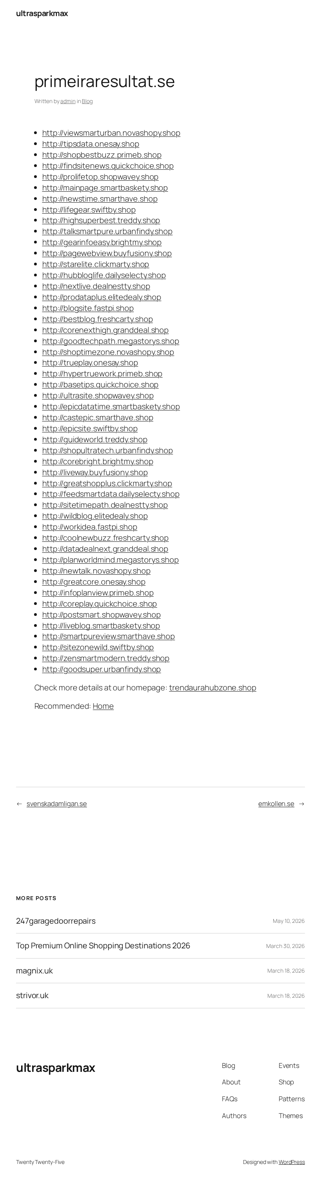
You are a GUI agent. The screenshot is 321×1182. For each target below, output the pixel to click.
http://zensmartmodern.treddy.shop (106, 658)
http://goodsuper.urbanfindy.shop (101, 669)
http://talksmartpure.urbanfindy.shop (107, 231)
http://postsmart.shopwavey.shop (101, 614)
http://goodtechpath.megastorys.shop (111, 341)
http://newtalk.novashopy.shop (96, 570)
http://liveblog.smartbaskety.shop (101, 625)
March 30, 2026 (285, 946)
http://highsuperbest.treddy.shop (101, 220)
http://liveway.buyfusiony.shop (95, 472)
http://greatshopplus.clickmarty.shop (107, 483)
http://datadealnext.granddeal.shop (105, 548)
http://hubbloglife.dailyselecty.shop (104, 275)
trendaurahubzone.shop (212, 687)
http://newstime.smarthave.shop (100, 198)
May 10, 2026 (289, 920)
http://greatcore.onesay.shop (94, 581)
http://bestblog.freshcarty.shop (97, 319)
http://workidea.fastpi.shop (89, 526)
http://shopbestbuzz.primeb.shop (102, 154)
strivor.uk (32, 995)
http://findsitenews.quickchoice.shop (108, 165)
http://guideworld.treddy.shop (95, 439)
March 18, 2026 (286, 970)
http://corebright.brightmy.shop (97, 461)
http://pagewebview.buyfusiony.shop (107, 253)
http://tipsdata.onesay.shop (90, 143)
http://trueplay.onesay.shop (90, 362)
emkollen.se (276, 803)
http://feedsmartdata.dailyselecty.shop (111, 493)
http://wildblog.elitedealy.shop (95, 515)
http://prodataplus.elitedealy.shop (102, 297)
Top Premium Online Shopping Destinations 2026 (103, 945)
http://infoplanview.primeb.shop (98, 592)
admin (68, 101)
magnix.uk (34, 970)
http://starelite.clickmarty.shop (96, 264)
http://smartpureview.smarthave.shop (108, 636)
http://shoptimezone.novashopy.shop (108, 352)
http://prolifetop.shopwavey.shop (100, 176)
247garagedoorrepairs (56, 921)
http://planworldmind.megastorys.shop (110, 559)
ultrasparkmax (42, 13)
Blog (87, 101)
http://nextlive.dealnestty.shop (96, 286)
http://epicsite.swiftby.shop (90, 428)
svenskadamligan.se (57, 803)
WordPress (292, 1162)
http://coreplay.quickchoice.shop (99, 603)
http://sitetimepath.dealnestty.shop (105, 504)
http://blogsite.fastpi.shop (88, 308)
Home (103, 706)
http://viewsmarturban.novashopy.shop (111, 132)
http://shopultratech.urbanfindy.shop (107, 450)
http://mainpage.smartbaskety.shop (105, 187)
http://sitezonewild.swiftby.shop (98, 647)
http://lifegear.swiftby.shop (89, 209)
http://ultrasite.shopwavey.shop (98, 395)
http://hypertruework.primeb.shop (102, 373)
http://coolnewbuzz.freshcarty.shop (105, 537)
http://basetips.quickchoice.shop (100, 384)
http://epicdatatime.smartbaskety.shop (111, 406)
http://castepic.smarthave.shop (97, 417)
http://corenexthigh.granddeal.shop (105, 330)
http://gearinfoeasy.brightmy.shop (102, 242)
